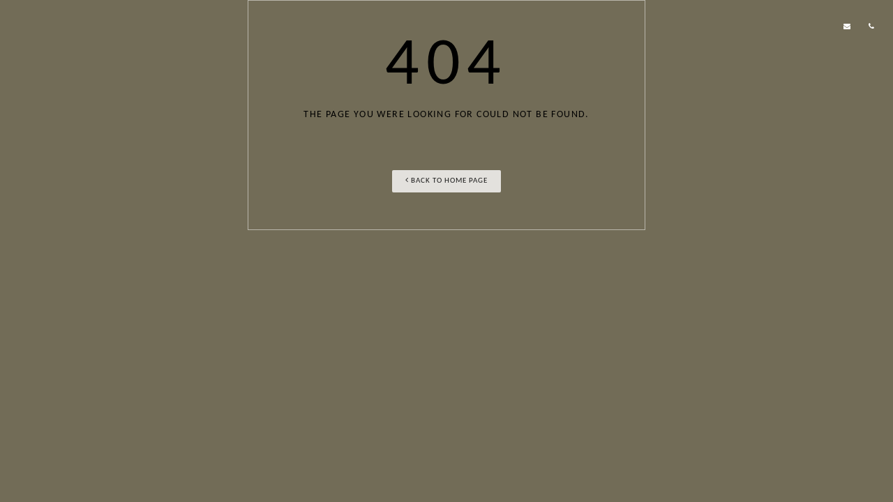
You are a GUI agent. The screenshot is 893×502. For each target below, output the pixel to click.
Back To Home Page (448, 181)
